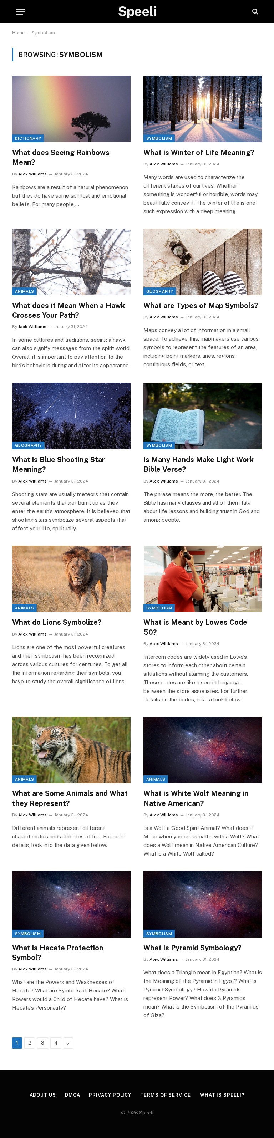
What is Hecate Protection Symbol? (57, 953)
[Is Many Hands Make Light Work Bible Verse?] (202, 416)
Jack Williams (32, 326)
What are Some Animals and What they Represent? (70, 798)
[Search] (254, 12)
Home (18, 32)
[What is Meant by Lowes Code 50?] (202, 579)
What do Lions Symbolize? (56, 622)
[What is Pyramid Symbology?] (202, 904)
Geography (159, 291)
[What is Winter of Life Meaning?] (202, 109)
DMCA (72, 1095)
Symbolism (159, 138)
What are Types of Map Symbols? (200, 305)
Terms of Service (165, 1095)
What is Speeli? (222, 1095)
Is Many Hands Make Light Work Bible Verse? (198, 464)
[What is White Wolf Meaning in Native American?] (202, 750)
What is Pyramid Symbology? (192, 948)
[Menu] (20, 12)
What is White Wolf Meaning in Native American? (196, 798)
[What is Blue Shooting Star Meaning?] (71, 416)
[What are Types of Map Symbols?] (202, 262)
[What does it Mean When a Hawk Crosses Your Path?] (71, 262)
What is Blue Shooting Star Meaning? (58, 464)
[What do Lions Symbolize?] (71, 579)
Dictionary (28, 138)
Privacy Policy (110, 1095)
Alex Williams (32, 174)
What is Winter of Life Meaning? (198, 152)
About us (43, 1095)
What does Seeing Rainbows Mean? (61, 157)
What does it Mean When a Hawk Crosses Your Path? (68, 310)
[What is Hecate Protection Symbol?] (71, 904)
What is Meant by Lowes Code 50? (195, 627)
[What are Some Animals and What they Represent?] (71, 750)
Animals (24, 291)
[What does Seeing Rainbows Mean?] (71, 109)
